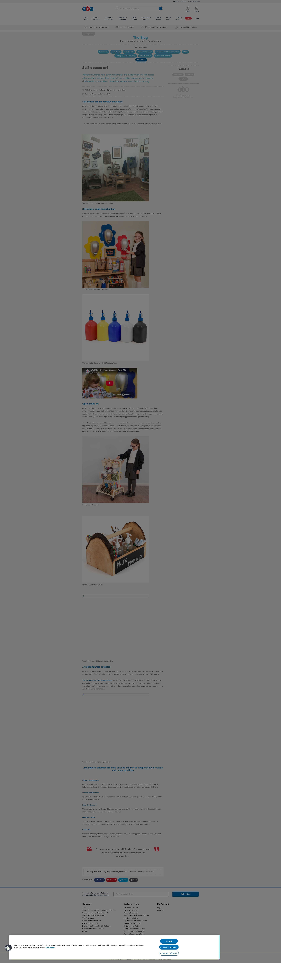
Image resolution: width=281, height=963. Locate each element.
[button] (8, 947)
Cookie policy (50, 947)
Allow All (169, 941)
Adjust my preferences (168, 953)
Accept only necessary (168, 947)
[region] (114, 947)
